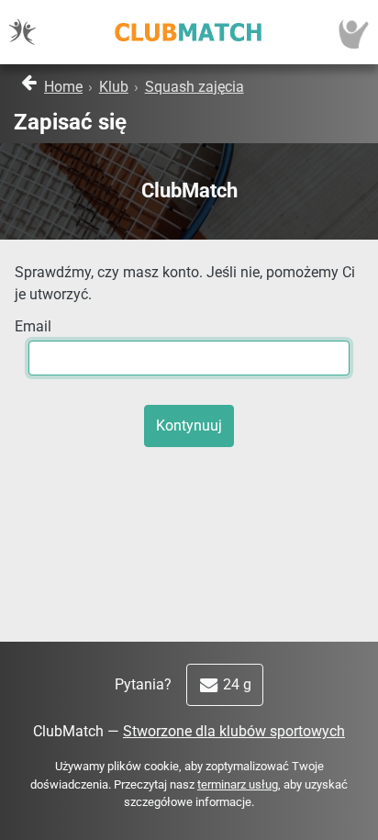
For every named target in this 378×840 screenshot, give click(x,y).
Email (33, 326)
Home (63, 86)
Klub (113, 86)
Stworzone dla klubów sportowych (234, 731)
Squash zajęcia (194, 86)
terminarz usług (237, 784)
